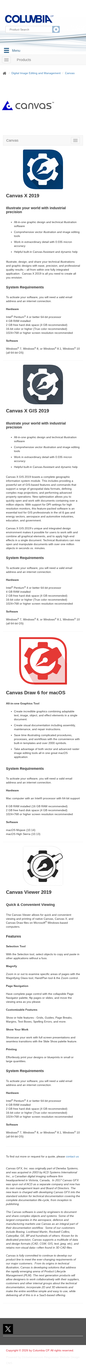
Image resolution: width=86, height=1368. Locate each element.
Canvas (70, 73)
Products (24, 60)
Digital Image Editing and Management (36, 73)
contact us (72, 1156)
